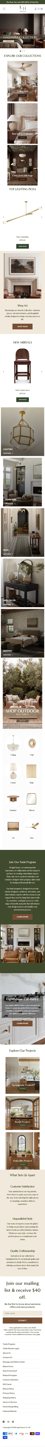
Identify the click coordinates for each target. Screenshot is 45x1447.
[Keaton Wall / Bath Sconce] (22, 213)
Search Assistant (10, 1371)
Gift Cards (7, 1384)
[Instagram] (8, 1421)
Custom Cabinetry (10, 1380)
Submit (22, 1320)
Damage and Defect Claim (14, 1362)
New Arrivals (22, 342)
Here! (34, 2)
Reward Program (10, 1375)
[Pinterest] (13, 1421)
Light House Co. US (23, 1427)
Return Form (8, 1366)
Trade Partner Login (11, 1348)
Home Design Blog (10, 1406)
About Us (7, 1353)
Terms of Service (10, 1402)
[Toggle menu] (4, 8)
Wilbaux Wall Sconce (22, 390)
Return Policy (8, 1389)
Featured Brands (10, 1411)
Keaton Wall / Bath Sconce (22, 237)
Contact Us (7, 1357)
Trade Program (9, 1344)
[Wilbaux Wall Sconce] (22, 366)
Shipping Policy (9, 1397)
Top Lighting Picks (22, 189)
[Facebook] (3, 1421)
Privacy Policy (9, 1393)
